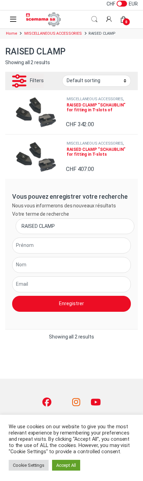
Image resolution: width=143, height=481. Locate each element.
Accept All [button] (66, 465)
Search (94, 19)
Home (11, 33)
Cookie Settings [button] (28, 465)
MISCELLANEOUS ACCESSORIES (53, 33)
